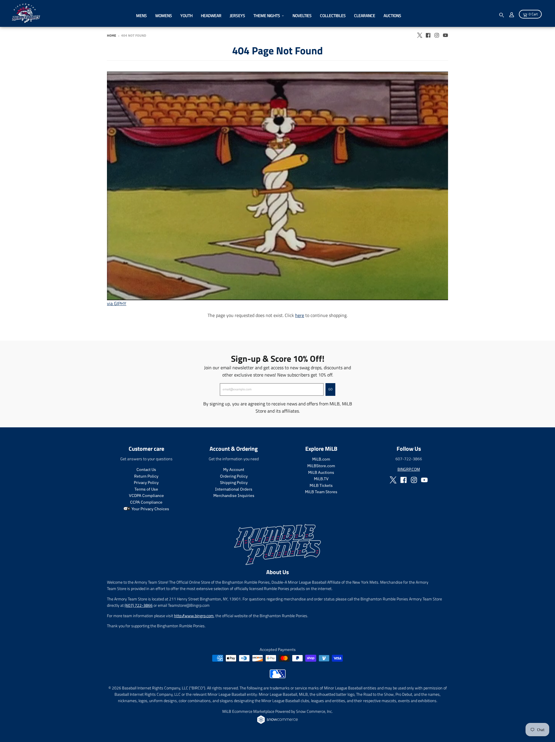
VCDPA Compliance (146, 495)
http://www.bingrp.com (194, 616)
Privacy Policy (146, 482)
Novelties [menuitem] (302, 15)
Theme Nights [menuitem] (267, 15)
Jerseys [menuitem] (237, 15)
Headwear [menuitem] (211, 15)
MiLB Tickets (321, 485)
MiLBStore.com (321, 465)
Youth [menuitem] (186, 15)
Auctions (392, 15)
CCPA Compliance (146, 502)
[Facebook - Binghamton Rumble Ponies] (428, 35)
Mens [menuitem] (141, 15)
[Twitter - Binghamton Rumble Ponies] (419, 35)
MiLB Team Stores (321, 491)
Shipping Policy (234, 482)
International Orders (233, 489)
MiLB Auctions (321, 472)
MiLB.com (321, 459)
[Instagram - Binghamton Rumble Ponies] (436, 35)
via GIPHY (116, 303)
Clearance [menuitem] (364, 15)
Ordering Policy (234, 476)
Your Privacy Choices (150, 508)
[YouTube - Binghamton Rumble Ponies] (445, 35)
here (299, 315)
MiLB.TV (321, 478)
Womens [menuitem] (163, 15)
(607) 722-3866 (139, 605)
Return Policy (146, 476)
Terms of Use (146, 489)
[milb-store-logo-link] (278, 676)
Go (330, 389)
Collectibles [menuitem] (333, 15)
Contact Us (146, 469)
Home (111, 36)
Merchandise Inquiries (233, 495)
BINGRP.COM (408, 469)
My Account (233, 469)
